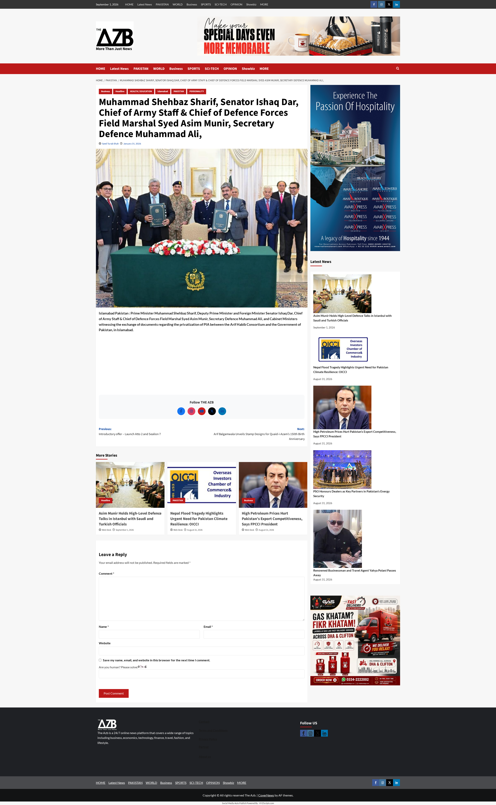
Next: (259, 434)
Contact (204, 721)
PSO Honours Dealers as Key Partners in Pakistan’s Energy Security (351, 494)
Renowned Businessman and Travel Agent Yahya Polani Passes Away (354, 572)
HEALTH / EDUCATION (141, 91)
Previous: (130, 431)
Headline (119, 91)
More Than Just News (114, 49)
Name (104, 626)
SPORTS (206, 4)
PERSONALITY (196, 91)
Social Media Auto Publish (234, 803)
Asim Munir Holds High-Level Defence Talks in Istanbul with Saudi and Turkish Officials (130, 519)
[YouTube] (202, 411)
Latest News (144, 4)
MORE (264, 4)
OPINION (236, 4)
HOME (129, 4)
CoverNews (266, 795)
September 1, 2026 (125, 530)
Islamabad (163, 91)
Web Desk (106, 530)
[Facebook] (181, 411)
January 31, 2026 (132, 143)
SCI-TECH (221, 4)
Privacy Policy (208, 739)
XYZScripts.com (266, 803)
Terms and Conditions (213, 730)
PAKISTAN (162, 4)
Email (208, 626)
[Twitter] (212, 411)
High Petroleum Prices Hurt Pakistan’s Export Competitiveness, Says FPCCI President (272, 519)
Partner (204, 747)
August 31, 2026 (194, 530)
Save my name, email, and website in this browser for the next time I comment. (156, 660)
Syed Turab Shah (110, 143)
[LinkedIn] (222, 411)
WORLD (178, 4)
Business (192, 4)
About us (205, 756)
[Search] (397, 68)
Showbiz (251, 4)
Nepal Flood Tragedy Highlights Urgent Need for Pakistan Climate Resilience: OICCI (198, 519)
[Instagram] (191, 411)
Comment (106, 573)
